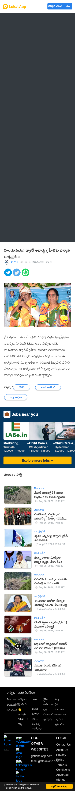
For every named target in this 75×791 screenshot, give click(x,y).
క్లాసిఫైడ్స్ (47, 719)
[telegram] (8, 274)
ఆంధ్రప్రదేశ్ (16, 18)
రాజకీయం (37, 729)
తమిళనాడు (12, 710)
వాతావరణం (61, 714)
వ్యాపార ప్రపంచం (59, 722)
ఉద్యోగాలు (23, 699)
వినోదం (35, 714)
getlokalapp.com (41, 756)
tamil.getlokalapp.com (45, 761)
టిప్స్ (20, 724)
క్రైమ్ (45, 699)
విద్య (57, 699)
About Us (62, 750)
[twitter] (17, 274)
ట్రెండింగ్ (22, 704)
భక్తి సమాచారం (49, 712)
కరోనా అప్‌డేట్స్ (36, 721)
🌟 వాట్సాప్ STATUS (23, 714)
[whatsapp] (26, 274)
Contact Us (63, 744)
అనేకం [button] (14, 236)
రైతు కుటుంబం (60, 707)
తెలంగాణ (15, 27)
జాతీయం (48, 704)
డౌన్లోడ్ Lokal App (59, 786)
